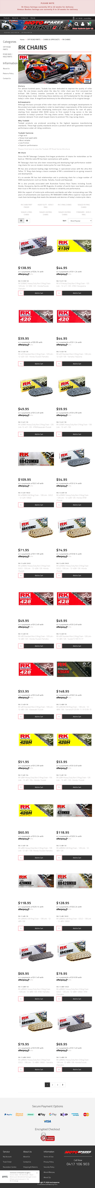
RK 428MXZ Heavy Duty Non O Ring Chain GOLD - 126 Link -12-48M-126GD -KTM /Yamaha (72, 992)
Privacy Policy (49, 1161)
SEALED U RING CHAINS (26, 213)
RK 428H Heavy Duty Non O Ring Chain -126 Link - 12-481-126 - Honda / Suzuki (73, 779)
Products (6, 18)
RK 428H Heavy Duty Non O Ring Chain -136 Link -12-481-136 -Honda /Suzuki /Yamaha (35, 849)
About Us (14, 18)
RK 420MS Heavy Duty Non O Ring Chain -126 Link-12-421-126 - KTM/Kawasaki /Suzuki (35, 426)
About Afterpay (49, 1172)
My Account (7, 1156)
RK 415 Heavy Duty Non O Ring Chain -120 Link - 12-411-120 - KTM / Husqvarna (72, 284)
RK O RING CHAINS (64, 204)
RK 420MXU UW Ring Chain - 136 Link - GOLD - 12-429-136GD (35, 496)
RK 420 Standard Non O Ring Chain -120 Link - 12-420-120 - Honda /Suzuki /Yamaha (36, 355)
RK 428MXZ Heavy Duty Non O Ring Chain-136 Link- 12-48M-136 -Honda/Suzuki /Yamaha (72, 1062)
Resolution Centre (9, 1167)
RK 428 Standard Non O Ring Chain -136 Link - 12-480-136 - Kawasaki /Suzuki (36, 708)
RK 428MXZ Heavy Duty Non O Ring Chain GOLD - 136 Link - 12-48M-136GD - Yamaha (35, 1061)
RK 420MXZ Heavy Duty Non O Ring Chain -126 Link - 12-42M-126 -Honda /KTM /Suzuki (72, 498)
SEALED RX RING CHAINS (84, 205)
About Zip (47, 1177)
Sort (64, 220)
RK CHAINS (66, 39)
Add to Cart (39, 293)
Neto (56, 1184)
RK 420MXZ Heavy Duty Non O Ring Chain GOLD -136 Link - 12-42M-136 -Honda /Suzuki (72, 568)
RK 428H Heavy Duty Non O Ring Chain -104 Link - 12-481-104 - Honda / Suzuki (35, 779)
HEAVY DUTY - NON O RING (45, 205)
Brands (32, 18)
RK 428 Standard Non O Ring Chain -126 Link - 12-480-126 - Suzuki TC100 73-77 (74, 637)
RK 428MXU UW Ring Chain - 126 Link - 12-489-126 (72, 849)
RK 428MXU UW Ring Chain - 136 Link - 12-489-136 (34, 920)
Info (31, 274)
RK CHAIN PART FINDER (26, 205)
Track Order (7, 1161)
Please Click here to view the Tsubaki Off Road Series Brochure (44, 149)
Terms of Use (48, 1156)
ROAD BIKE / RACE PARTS (11, 32)
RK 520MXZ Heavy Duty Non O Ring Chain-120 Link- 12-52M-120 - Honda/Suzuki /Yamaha (34, 286)
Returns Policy (8, 73)
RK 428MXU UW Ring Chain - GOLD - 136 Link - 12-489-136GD (73, 920)
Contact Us (23, 18)
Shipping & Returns (30, 1167)
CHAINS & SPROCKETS (51, 39)
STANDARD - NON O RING (83, 213)
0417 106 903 (78, 1164)
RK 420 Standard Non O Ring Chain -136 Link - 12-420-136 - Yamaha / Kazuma (74, 355)
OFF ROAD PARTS (26, 32)
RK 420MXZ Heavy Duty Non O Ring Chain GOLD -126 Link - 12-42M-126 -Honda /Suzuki (34, 568)
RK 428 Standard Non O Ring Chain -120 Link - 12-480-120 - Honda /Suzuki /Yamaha (36, 637)
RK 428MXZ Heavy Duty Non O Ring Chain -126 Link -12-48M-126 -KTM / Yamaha (34, 990)
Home (22, 39)
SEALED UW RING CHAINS (45, 213)
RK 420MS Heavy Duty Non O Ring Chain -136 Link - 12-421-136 (74, 426)
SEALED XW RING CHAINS (64, 213)
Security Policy (49, 1167)
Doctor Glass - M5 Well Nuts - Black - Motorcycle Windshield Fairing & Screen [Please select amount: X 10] (23, 1177)
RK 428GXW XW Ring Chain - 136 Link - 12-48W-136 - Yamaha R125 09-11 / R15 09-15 (73, 708)
